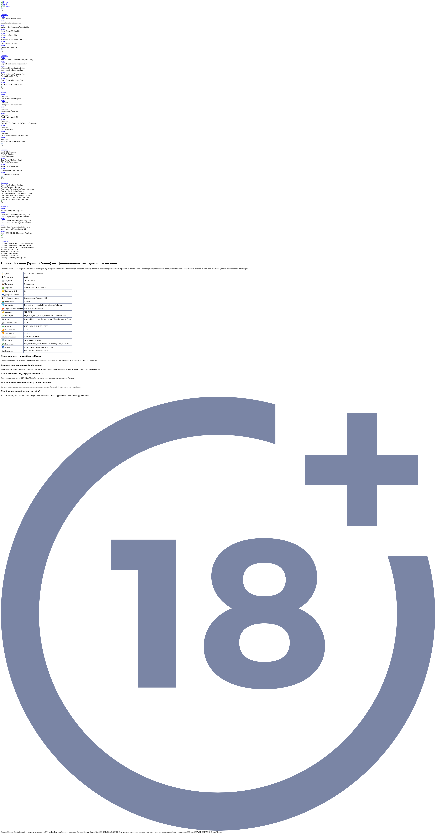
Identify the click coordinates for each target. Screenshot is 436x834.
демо (3, 17)
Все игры (4, 15)
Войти (7, 6)
